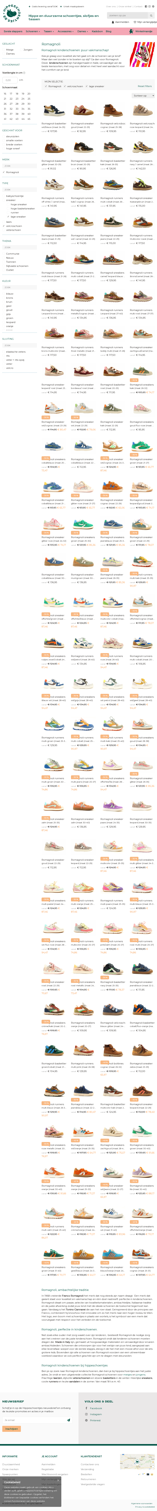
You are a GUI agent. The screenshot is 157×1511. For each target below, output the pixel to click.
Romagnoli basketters (112, 160)
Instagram (95, 1414)
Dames (81, 31)
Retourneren (88, 1479)
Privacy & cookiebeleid (145, 1507)
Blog (108, 31)
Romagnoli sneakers (112, 272)
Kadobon (97, 31)
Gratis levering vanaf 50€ (44, 6)
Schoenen (32, 31)
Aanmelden (48, 1464)
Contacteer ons (90, 1464)
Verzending (87, 1469)
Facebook (95, 1408)
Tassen (48, 31)
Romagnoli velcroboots (112, 123)
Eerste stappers (13, 31)
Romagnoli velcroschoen (142, 123)
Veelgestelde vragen (93, 1484)
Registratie (48, 1469)
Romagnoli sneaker (82, 123)
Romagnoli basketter (54, 123)
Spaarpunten (10, 1474)
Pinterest (94, 1420)
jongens (140, 1374)
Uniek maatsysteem (73, 6)
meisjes (127, 1374)
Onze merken (10, 1469)
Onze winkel (124, 6)
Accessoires (64, 31)
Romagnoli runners (141, 160)
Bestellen (86, 1474)
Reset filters (145, 86)
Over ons (111, 6)
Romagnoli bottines (111, 1063)
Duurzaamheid (11, 1464)
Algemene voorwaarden (141, 1503)
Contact (138, 6)
